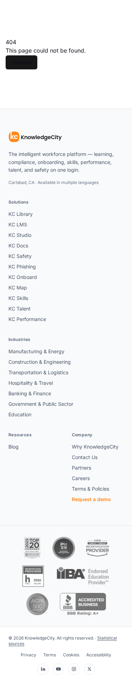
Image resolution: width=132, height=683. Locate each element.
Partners (81, 468)
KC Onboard (22, 277)
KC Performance (27, 319)
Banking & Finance (29, 393)
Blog (13, 447)
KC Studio (19, 235)
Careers (81, 478)
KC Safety (20, 256)
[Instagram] (74, 669)
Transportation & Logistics (38, 372)
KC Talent (19, 309)
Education (19, 414)
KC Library (20, 214)
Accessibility (98, 654)
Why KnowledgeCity (95, 447)
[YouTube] (58, 669)
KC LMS (17, 224)
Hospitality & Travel (30, 383)
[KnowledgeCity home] (35, 137)
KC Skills (18, 298)
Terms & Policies (90, 489)
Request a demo (91, 499)
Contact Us (85, 457)
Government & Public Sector (40, 404)
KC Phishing (22, 266)
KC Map (17, 288)
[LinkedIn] (43, 669)
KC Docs (18, 245)
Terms (49, 654)
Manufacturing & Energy (36, 351)
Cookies (71, 654)
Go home (21, 62)
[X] (89, 669)
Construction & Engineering (39, 362)
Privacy (28, 654)
